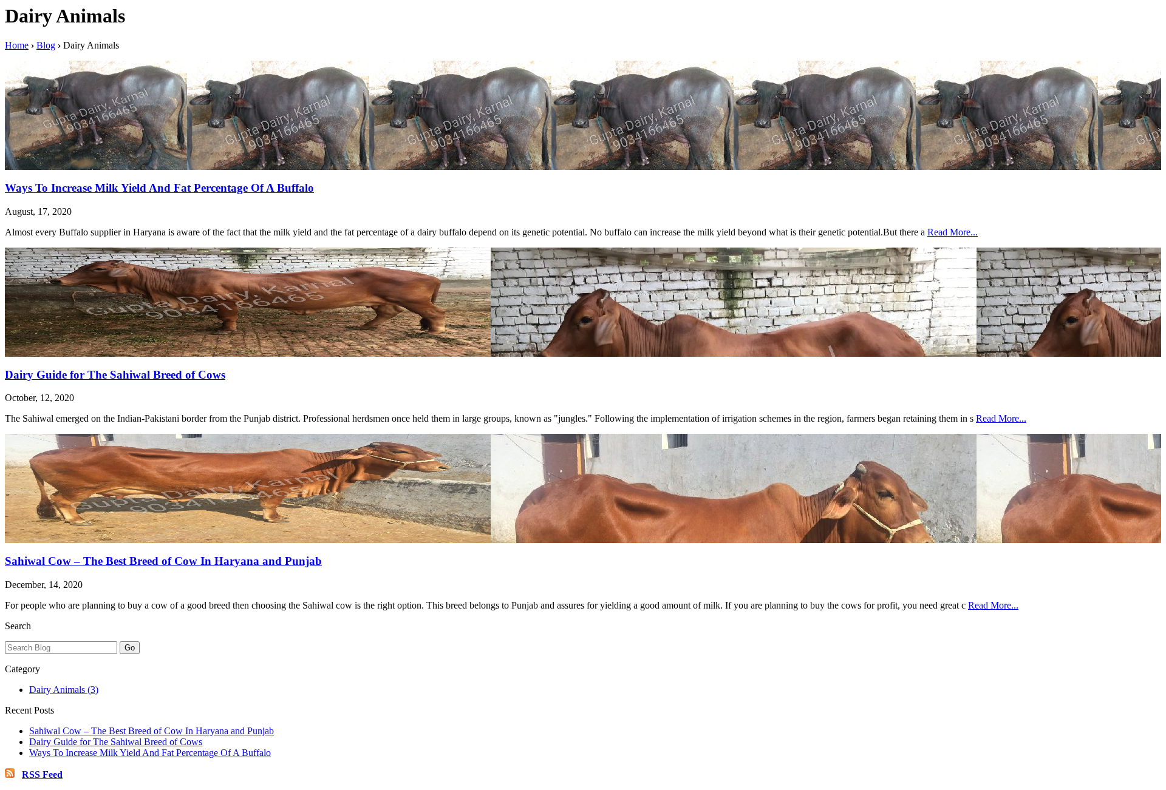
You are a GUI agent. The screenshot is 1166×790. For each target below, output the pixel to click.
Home (17, 45)
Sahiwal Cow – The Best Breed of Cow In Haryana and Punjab (163, 561)
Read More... (952, 232)
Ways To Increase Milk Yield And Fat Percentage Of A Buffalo (159, 187)
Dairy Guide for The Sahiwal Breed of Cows (115, 374)
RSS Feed (42, 774)
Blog (45, 45)
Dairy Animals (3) (63, 689)
